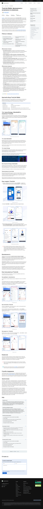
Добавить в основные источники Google (6, 12)
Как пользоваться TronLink (34, 32)
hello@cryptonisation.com (5, 483)
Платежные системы (18, 492)
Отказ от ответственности (26, 486)
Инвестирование (18, 486)
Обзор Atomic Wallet (32, 20)
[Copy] (18, 451)
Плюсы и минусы (33, 26)
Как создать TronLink (34, 30)
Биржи (16, 484)
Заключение (32, 35)
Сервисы (17, 493)
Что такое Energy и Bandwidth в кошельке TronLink (35, 29)
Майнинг (17, 490)
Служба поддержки (33, 34)
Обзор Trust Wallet (32, 18)
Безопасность (33, 31)
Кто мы (24, 484)
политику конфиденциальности (6, 471)
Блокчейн (17, 485)
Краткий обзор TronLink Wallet (35, 27)
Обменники (17, 491)
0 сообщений (7, 15)
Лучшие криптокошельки (33, 10)
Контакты (24, 485)
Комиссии (32, 33)
